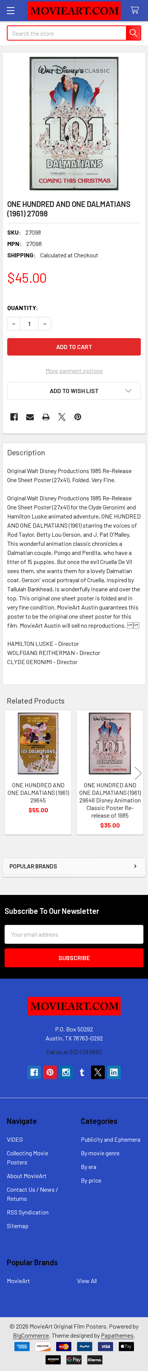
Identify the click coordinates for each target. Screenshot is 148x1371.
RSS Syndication (28, 1212)
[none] (74, 123)
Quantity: (22, 307)
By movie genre (100, 1152)
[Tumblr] (82, 1072)
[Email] (30, 417)
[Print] (46, 417)
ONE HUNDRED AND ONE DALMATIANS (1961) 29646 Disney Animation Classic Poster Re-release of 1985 (110, 800)
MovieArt (18, 1280)
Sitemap (17, 1225)
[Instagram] (66, 1072)
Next (138, 773)
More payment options (74, 370)
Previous (9, 773)
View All (87, 1280)
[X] (62, 417)
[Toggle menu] (10, 10)
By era (88, 1166)
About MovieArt (27, 1175)
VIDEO (15, 1139)
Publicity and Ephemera (110, 1139)
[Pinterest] (78, 417)
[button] (74, 391)
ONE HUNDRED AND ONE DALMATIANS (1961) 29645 (38, 792)
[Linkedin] (114, 1072)
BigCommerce (31, 1335)
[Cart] (136, 10)
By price (91, 1180)
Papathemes (117, 1335)
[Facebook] (14, 417)
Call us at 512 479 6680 (74, 1051)
